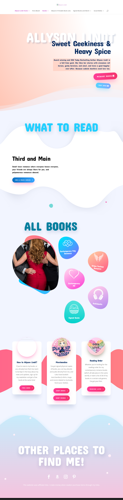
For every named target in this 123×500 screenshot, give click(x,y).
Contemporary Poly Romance (68, 252)
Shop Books (60, 391)
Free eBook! (36, 11)
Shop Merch (61, 398)
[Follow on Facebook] (49, 477)
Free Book (102, 85)
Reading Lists (95, 389)
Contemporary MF (74, 284)
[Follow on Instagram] (66, 477)
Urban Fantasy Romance (98, 267)
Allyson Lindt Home (21, 11)
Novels (44, 11)
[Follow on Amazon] (57, 477)
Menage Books (104, 76)
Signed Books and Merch (81, 11)
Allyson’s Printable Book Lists (61, 11)
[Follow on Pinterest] (74, 477)
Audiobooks (97, 303)
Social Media (98, 11)
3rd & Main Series (23, 180)
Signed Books (74, 317)
